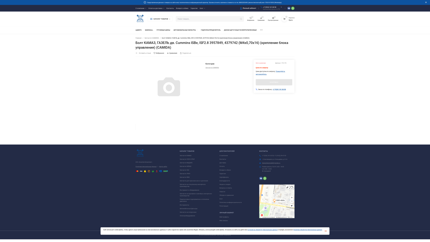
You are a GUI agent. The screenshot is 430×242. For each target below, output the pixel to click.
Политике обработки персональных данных (307, 230)
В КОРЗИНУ (274, 82)
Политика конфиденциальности (230, 202)
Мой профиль (224, 217)
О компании (223, 155)
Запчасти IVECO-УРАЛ (187, 159)
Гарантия (222, 173)
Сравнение (173, 53)
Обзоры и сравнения (226, 195)
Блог (221, 199)
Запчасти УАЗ (184, 170)
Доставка (222, 163)
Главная (138, 38)
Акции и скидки (224, 184)
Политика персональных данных (146, 166)
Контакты (222, 159)
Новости (222, 191)
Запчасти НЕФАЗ (185, 166)
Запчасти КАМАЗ (185, 155)
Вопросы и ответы (225, 188)
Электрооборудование (187, 216)
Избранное (160, 53)
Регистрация (223, 206)
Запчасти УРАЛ (185, 173)
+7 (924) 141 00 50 (269, 7)
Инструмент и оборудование (189, 190)
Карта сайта (163, 166)
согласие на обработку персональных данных (262, 230)
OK (326, 231)
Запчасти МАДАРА (186, 163)
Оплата (222, 166)
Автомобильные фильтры (188, 208)
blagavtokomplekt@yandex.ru (271, 163)
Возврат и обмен (225, 170)
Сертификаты (224, 177)
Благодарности (224, 181)
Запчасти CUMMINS (151, 38)
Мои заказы (223, 220)
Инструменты (184, 205)
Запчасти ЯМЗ (185, 177)
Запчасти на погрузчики (188, 212)
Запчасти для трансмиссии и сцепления (194, 181)
